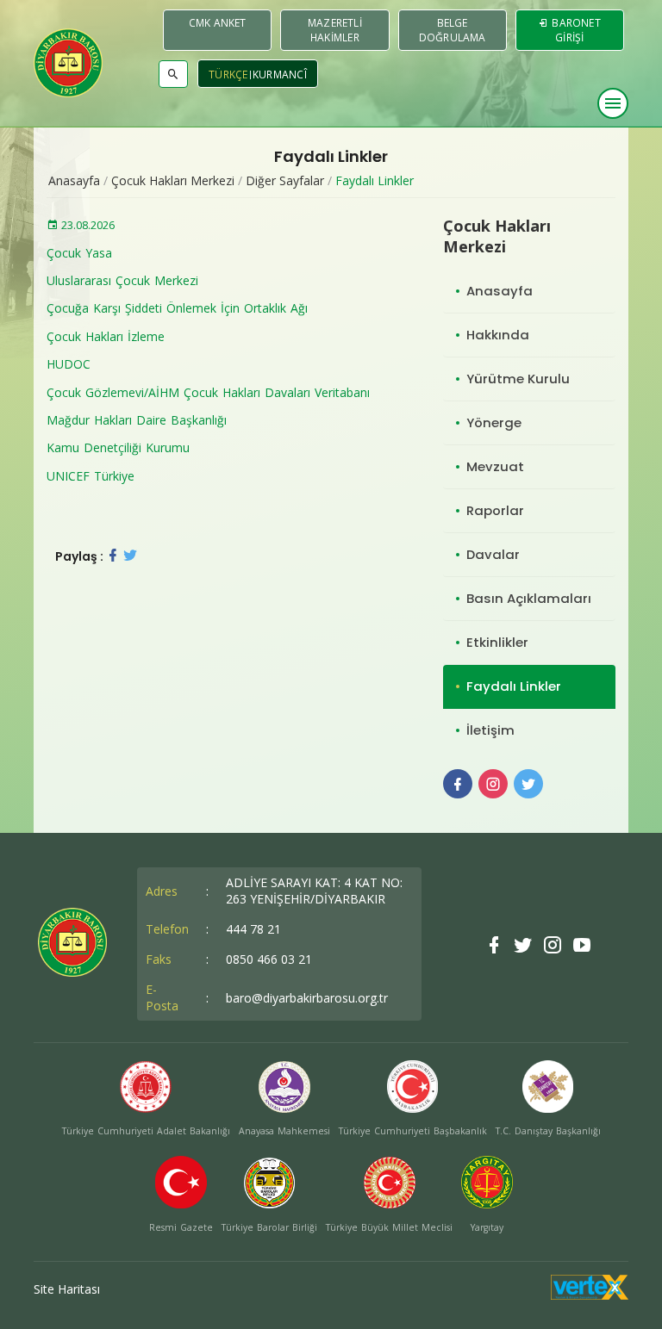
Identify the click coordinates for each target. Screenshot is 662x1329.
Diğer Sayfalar (285, 180)
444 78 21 (253, 929)
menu (613, 103)
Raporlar (495, 510)
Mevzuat (495, 466)
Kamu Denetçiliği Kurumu (118, 447)
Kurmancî (280, 74)
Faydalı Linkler (374, 180)
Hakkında (497, 335)
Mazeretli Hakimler (335, 30)
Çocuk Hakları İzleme (106, 336)
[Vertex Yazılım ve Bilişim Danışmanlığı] (589, 1295)
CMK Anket (218, 23)
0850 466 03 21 (269, 959)
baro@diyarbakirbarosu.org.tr (307, 998)
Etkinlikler (497, 642)
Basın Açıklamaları (528, 598)
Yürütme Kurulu (518, 379)
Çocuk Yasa (79, 253)
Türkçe (228, 74)
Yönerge (493, 422)
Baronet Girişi (575, 30)
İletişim (490, 730)
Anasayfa (74, 180)
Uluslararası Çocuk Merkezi (122, 280)
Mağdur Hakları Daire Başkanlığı (137, 420)
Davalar (493, 554)
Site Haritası (67, 1289)
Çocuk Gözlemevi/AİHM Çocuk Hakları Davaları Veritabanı (208, 392)
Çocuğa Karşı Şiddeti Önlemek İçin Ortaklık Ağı (177, 308)
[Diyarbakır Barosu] (68, 62)
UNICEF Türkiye (90, 476)
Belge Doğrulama (452, 30)
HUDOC (69, 364)
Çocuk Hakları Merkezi (172, 180)
